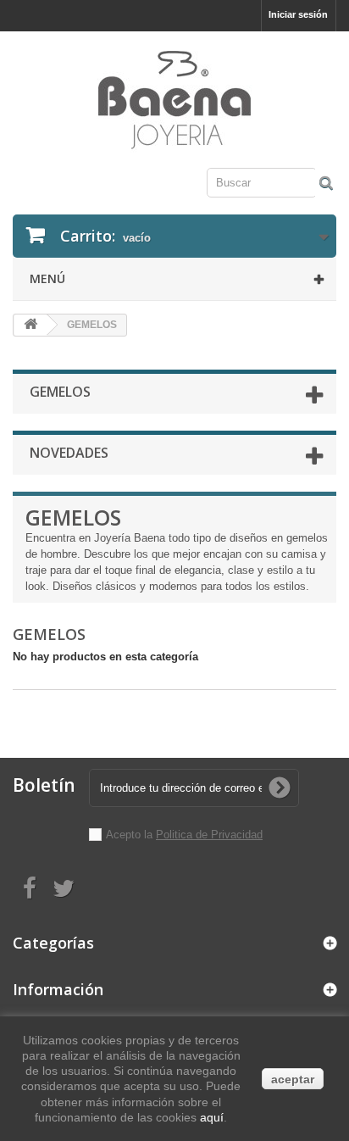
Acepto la (131, 834)
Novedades (69, 452)
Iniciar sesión (298, 14)
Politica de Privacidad (209, 834)
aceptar (292, 1079)
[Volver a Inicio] (30, 325)
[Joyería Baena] (174, 101)
